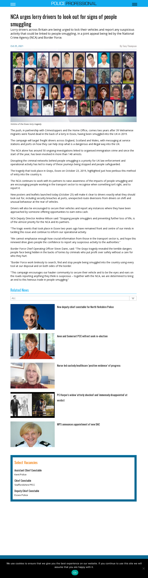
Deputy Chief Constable (26, 491)
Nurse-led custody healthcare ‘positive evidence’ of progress (88, 365)
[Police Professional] (74, 3)
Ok (75, 572)
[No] (143, 568)
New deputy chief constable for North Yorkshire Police (85, 307)
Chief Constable (22, 481)
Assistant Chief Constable (28, 470)
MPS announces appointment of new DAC (78, 424)
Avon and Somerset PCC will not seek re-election (82, 336)
